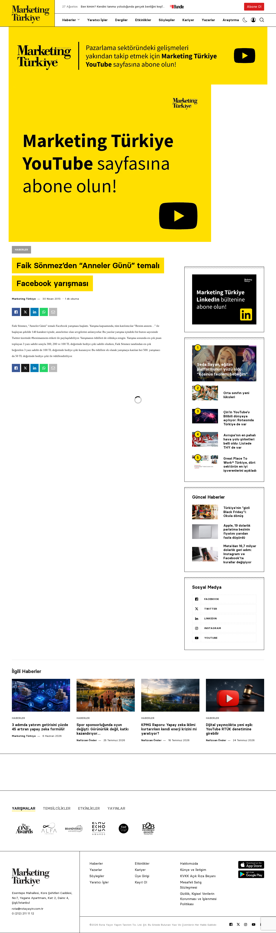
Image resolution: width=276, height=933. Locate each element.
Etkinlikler (143, 20)
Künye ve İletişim (193, 870)
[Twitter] (238, 924)
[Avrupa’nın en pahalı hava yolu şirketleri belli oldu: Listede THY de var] (205, 439)
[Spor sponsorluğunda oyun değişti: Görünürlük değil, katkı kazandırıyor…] (106, 695)
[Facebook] (231, 924)
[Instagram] (245, 924)
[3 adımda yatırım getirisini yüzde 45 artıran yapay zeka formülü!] (41, 695)
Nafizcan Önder (87, 740)
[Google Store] (251, 877)
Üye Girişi (142, 876)
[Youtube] (253, 924)
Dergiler (121, 20)
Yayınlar (116, 808)
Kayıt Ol (141, 882)
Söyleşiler (167, 20)
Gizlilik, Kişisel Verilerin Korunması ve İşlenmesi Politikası (198, 899)
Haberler (69, 20)
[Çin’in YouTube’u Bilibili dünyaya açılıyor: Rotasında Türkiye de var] (205, 416)
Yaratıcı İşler (97, 20)
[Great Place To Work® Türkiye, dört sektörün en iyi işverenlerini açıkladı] (205, 462)
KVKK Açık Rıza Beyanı (198, 876)
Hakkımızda (189, 863)
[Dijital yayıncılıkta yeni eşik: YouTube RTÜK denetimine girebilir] (235, 695)
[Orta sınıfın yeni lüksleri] (205, 393)
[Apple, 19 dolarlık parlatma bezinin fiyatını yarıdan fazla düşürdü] (205, 531)
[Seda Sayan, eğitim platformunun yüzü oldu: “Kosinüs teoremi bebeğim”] (224, 363)
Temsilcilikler (57, 808)
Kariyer (188, 20)
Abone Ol (254, 7)
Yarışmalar (23, 808)
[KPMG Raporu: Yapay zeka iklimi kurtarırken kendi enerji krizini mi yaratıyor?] (170, 695)
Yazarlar (208, 20)
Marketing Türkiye (24, 298)
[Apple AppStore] (251, 867)
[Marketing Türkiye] (32, 13)
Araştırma (231, 20)
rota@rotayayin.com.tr (27, 909)
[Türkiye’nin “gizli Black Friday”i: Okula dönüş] (205, 512)
